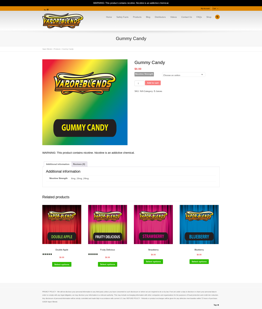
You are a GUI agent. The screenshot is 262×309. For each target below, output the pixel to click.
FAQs (199, 17)
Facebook (48, 8)
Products (137, 17)
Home (109, 17)
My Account (205, 8)
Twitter (44, 8)
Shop (208, 17)
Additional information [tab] (57, 164)
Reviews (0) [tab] (79, 164)
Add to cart (153, 83)
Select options (61, 264)
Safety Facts (122, 17)
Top (215, 305)
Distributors (160, 17)
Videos (173, 17)
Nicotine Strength (144, 74)
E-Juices (158, 91)
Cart (214, 8)
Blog (148, 17)
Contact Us (186, 17)
